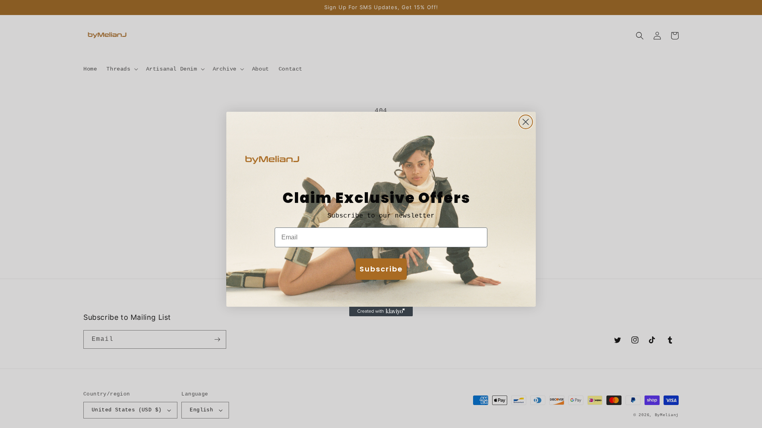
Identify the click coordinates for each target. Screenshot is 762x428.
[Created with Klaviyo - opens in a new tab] (381, 311)
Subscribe (381, 269)
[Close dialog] (526, 122)
